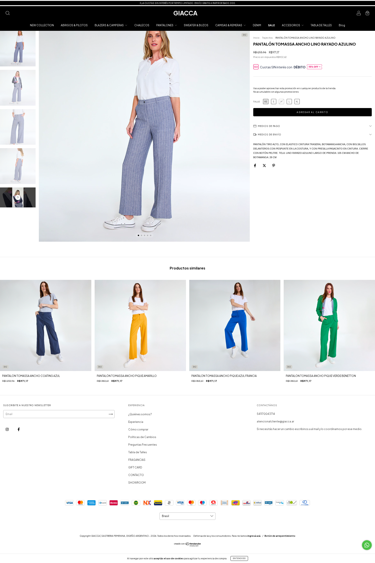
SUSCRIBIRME (217, 69)
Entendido (239, 558)
